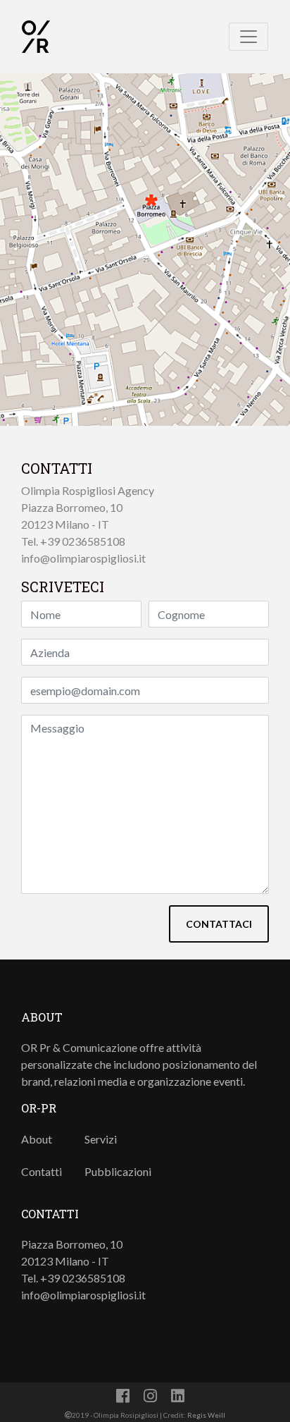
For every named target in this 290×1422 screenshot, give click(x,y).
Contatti (41, 1171)
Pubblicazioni (117, 1171)
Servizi (100, 1139)
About (36, 1139)
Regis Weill (206, 1415)
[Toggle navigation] (248, 37)
